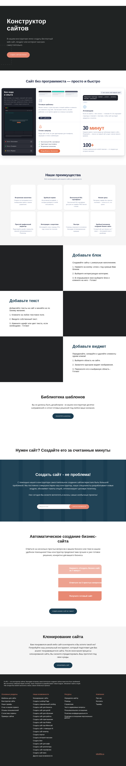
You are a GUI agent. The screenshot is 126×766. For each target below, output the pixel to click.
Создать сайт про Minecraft (42, 725)
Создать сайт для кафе (41, 743)
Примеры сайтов (7, 716)
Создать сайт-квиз (39, 753)
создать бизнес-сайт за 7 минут (63, 611)
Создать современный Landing (44, 704)
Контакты (99, 701)
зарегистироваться (79, 506)
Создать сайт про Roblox (42, 722)
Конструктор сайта (8, 701)
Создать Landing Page (41, 701)
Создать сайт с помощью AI (43, 728)
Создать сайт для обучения (43, 713)
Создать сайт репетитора (42, 746)
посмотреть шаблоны (63, 416)
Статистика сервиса (8, 713)
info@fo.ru (100, 754)
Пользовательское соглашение (75, 710)
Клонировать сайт (63, 665)
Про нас (99, 698)
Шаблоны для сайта (8, 698)
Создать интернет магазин (42, 737)
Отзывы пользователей (10, 710)
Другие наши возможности (42, 756)
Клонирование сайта (40, 698)
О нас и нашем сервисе (10, 707)
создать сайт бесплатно (18, 55)
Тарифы (99, 704)
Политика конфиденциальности (76, 713)
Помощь (67, 701)
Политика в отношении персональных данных (78, 717)
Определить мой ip (71, 698)
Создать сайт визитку (41, 731)
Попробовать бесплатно (49, 151)
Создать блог (38, 740)
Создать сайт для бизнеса (42, 707)
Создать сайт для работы (42, 716)
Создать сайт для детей (41, 710)
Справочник (68, 704)
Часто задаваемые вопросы (74, 707)
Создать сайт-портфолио (42, 750)
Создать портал (38, 734)
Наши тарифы (6, 704)
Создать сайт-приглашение (43, 719)
